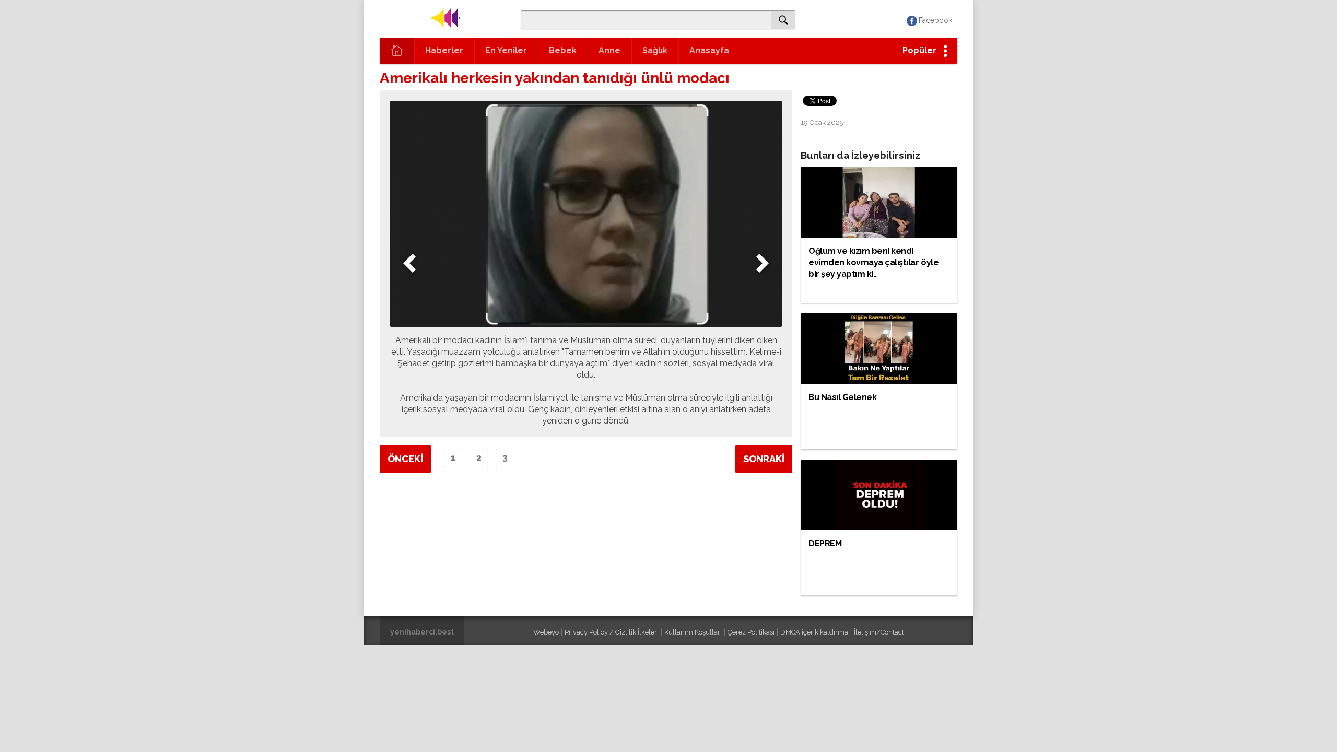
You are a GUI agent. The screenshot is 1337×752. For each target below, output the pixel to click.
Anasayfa (709, 50)
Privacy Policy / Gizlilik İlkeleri (612, 632)
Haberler (444, 50)
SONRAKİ (763, 458)
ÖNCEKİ (405, 458)
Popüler (919, 50)
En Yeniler (506, 50)
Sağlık (654, 50)
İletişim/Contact (879, 632)
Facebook (935, 20)
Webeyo (546, 632)
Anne (609, 50)
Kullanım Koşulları (693, 632)
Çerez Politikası (751, 632)
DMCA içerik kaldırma (814, 632)
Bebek (563, 50)
